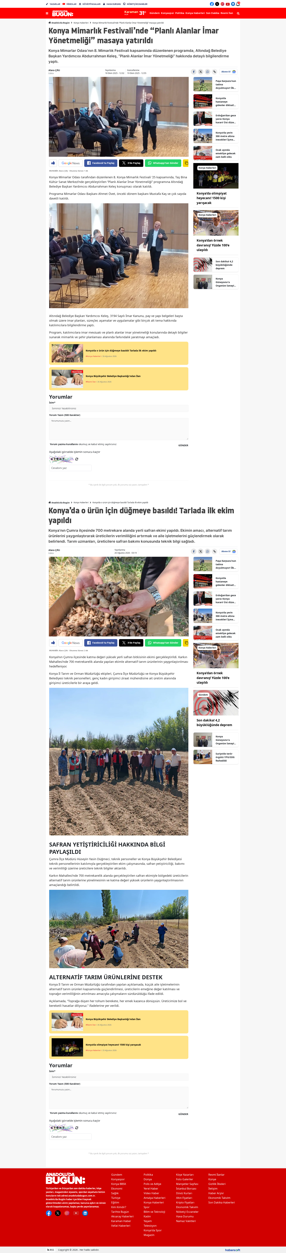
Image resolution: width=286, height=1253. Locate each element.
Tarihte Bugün (120, 1212)
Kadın (147, 1216)
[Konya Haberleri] (216, 175)
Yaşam (148, 1221)
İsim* (52, 402)
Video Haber (151, 1193)
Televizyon (150, 1225)
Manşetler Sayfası (187, 1184)
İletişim (212, 1188)
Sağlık (115, 1193)
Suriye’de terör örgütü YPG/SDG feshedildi (225, 757)
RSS (51, 1249)
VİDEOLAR (71, 4)
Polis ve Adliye (152, 1184)
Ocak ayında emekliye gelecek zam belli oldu (226, 153)
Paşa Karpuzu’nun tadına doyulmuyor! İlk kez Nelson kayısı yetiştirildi (226, 84)
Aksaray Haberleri (122, 1216)
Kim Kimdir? (118, 1207)
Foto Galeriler (184, 1179)
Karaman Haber (121, 1221)
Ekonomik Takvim (187, 1207)
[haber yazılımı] (232, 1250)
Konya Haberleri (81, 22)
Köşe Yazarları (185, 1174)
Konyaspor (118, 1179)
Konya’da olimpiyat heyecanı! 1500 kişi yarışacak (212, 198)
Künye (212, 1179)
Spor (147, 1207)
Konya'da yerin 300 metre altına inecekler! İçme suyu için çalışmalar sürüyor (225, 136)
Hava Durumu (185, 1216)
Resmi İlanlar (216, 1174)
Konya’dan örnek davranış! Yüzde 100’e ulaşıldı (213, 245)
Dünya (148, 1179)
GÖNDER (183, 445)
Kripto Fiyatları (185, 1202)
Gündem (116, 1174)
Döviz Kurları (184, 1193)
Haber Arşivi (216, 1193)
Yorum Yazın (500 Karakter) (64, 415)
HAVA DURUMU (114, 4)
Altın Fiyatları (184, 1198)
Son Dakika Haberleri (221, 1202)
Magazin (149, 1235)
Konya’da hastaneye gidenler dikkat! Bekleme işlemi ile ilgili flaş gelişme (226, 102)
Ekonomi (116, 1188)
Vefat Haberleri (120, 1225)
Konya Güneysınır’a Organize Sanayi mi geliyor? (225, 282)
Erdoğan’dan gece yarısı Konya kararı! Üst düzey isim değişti (226, 119)
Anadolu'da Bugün (60, 22)
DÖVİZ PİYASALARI (91, 4)
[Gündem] (216, 702)
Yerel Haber (151, 1188)
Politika (148, 1174)
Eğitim (115, 1202)
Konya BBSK (118, 1184)
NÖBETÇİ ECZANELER (137, 4)
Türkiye (115, 1198)
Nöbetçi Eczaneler (187, 1212)
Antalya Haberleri (154, 1198)
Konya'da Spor (153, 1230)
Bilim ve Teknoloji (154, 1212)
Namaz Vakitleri (186, 1221)
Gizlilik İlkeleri (217, 1184)
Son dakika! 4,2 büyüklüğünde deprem (224, 265)
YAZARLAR (55, 4)
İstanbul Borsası (186, 1188)
